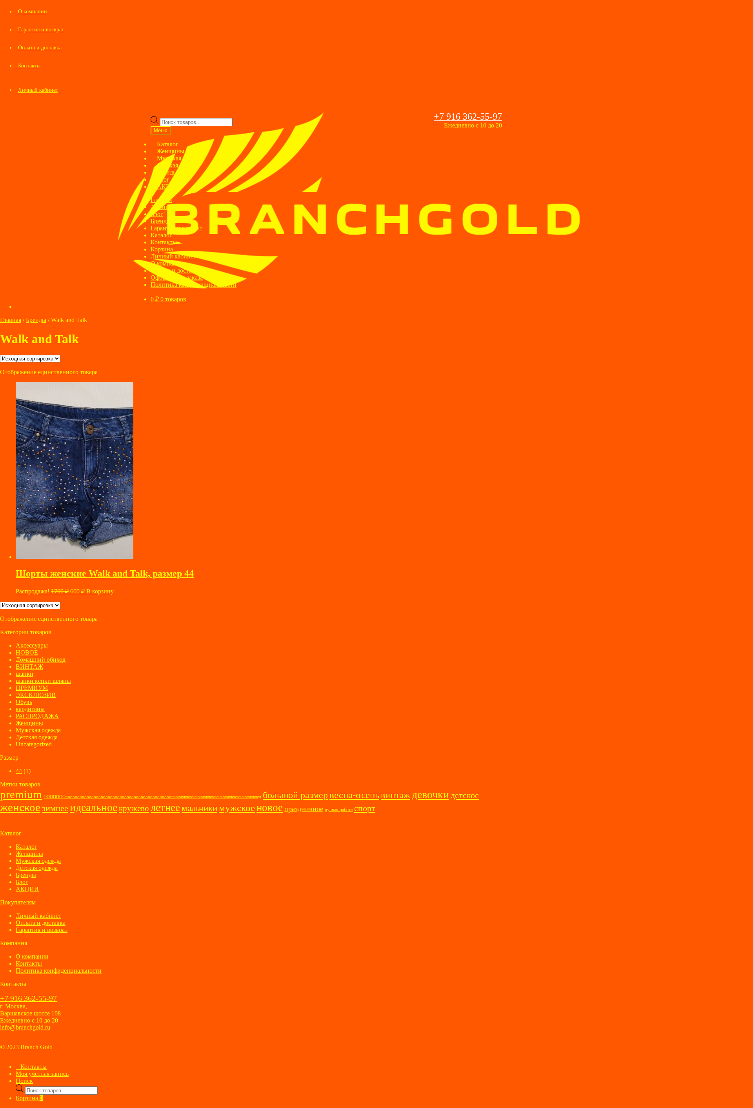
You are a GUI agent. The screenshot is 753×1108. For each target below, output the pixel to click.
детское (465, 795)
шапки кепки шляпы (43, 680)
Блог (157, 214)
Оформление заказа (177, 277)
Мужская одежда (38, 730)
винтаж (395, 795)
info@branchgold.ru (25, 1027)
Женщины (29, 723)
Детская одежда (37, 737)
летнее (165, 807)
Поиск (24, 1080)
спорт (364, 808)
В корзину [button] (100, 591)
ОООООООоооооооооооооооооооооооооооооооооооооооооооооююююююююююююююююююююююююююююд (152, 797)
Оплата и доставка (40, 48)
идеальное (93, 807)
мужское (237, 807)
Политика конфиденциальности (193, 284)
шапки (24, 673)
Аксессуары (32, 645)
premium (21, 794)
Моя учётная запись (42, 1073)
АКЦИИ (168, 186)
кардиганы (30, 709)
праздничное (303, 809)
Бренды (161, 221)
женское (20, 807)
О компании (32, 12)
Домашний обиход (40, 659)
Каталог (161, 235)
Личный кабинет (38, 90)
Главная (161, 199)
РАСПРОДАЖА (37, 716)
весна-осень (354, 795)
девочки (430, 794)
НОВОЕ (27, 652)
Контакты (29, 66)
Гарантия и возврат (41, 30)
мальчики (199, 808)
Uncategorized (34, 744)
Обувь (24, 702)
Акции (160, 207)
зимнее (55, 808)
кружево (134, 808)
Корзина (162, 249)
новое (269, 807)
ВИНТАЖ (29, 666)
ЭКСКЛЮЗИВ (36, 694)
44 (19, 771)
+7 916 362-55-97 (468, 116)
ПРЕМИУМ (32, 687)
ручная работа (339, 809)
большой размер (295, 795)
